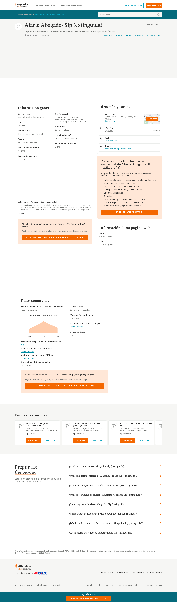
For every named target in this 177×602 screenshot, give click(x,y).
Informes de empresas (45, 5)
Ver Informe (34, 440)
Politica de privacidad (153, 585)
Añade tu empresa (133, 5)
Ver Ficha (50, 440)
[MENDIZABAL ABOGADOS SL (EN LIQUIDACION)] (67, 426)
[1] (25, 35)
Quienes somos (107, 572)
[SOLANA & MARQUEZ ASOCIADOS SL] (20, 426)
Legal (89, 585)
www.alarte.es (111, 141)
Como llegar (110, 121)
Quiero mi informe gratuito (130, 212)
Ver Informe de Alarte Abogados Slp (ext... (88, 598)
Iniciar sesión (154, 5)
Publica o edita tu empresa (149, 572)
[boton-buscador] (158, 14)
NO (22, 345)
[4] (33, 35)
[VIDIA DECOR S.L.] (161, 426)
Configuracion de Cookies (129, 585)
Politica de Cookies (105, 585)
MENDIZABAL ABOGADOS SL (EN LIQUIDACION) (88, 425)
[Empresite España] (22, 5)
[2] (28, 35)
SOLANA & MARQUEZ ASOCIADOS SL (37, 425)
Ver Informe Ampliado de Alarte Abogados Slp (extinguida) (55, 237)
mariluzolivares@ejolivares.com (118, 149)
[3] (31, 35)
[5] (36, 35)
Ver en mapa (152, 119)
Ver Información (27, 352)
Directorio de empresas (71, 5)
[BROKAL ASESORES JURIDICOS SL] (114, 426)
